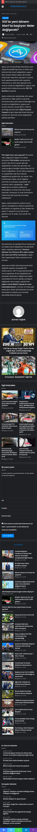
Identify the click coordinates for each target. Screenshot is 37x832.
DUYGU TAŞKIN (9, 34)
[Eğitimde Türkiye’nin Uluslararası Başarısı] (7, 685)
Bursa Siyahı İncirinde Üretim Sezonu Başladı (23, 692)
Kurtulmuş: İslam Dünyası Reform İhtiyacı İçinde (24, 729)
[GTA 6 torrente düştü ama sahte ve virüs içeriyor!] (10, 395)
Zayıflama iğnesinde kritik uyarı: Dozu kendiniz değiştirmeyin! (24, 584)
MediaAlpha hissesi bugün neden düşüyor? (18, 592)
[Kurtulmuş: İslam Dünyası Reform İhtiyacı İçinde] (7, 731)
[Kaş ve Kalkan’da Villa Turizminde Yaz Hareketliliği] (7, 637)
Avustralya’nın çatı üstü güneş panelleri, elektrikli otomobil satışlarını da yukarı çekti (27, 428)
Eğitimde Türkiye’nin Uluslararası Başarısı (23, 683)
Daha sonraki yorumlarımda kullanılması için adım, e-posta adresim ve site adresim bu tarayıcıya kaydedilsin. (17, 527)
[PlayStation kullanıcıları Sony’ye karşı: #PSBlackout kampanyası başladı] (27, 395)
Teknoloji (13, 13)
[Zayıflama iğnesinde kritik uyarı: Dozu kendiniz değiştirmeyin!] (7, 584)
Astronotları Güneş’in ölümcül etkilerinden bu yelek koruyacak (27, 452)
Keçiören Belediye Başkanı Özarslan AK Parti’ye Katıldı (25, 646)
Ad (3, 500)
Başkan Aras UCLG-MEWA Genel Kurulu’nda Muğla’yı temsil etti (24, 674)
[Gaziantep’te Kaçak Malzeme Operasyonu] (7, 666)
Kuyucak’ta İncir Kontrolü (24, 615)
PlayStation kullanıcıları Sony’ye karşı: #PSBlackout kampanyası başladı (27, 404)
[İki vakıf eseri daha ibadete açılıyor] (7, 566)
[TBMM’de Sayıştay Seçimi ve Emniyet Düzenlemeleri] (7, 703)
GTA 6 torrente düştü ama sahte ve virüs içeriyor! (10, 404)
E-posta (5, 508)
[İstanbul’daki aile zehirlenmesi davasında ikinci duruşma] (7, 627)
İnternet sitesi (6, 516)
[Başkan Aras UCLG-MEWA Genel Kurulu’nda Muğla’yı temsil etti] (7, 675)
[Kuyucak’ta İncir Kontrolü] (7, 618)
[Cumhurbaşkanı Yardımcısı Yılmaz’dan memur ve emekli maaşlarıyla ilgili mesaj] (7, 554)
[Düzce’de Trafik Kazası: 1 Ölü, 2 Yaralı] (7, 656)
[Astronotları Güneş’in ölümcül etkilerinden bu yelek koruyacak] (27, 442)
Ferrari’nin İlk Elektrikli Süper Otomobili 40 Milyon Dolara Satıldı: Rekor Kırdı (9, 453)
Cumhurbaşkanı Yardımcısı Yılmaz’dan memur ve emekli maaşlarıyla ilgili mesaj (23, 554)
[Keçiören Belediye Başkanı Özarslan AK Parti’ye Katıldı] (7, 647)
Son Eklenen (18, 545)
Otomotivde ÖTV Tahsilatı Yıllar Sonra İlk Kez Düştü (9, 426)
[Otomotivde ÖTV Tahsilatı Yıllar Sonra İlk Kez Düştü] (10, 417)
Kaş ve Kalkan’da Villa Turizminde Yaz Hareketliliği (23, 636)
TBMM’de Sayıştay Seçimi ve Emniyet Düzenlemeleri (24, 701)
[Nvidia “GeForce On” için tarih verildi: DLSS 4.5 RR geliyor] (7, 142)
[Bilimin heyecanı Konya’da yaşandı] (7, 132)
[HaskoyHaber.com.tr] (18, 6)
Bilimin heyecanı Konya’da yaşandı (16, 2)
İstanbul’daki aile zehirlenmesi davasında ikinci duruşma (24, 626)
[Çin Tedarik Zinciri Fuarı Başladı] (7, 712)
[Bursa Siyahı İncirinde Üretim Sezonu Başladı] (7, 694)
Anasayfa (6, 13)
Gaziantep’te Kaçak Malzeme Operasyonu (23, 664)
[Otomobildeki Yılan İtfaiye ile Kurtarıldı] (7, 721)
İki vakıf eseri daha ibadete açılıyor (22, 564)
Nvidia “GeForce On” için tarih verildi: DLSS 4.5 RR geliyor (23, 142)
